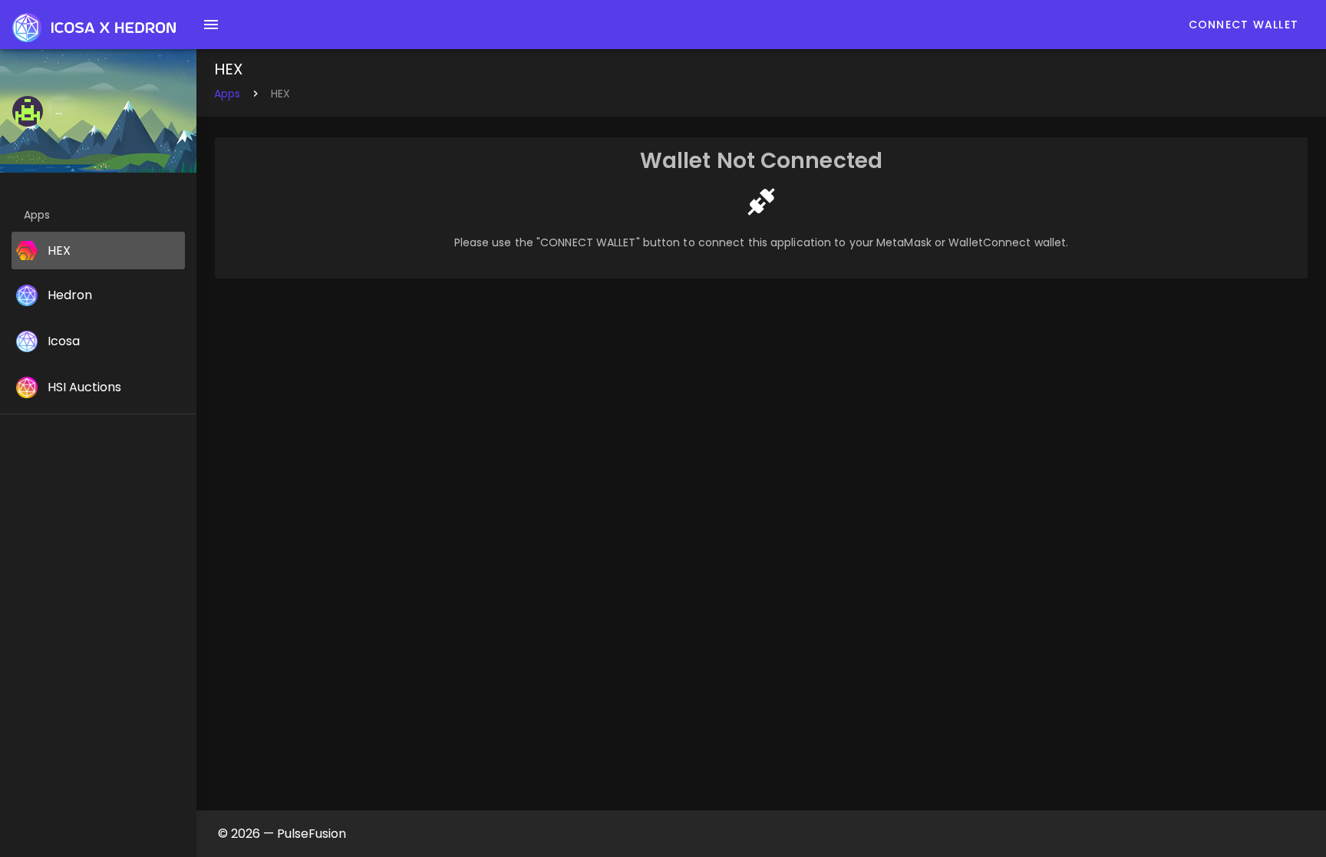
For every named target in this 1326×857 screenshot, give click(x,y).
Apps (227, 93)
